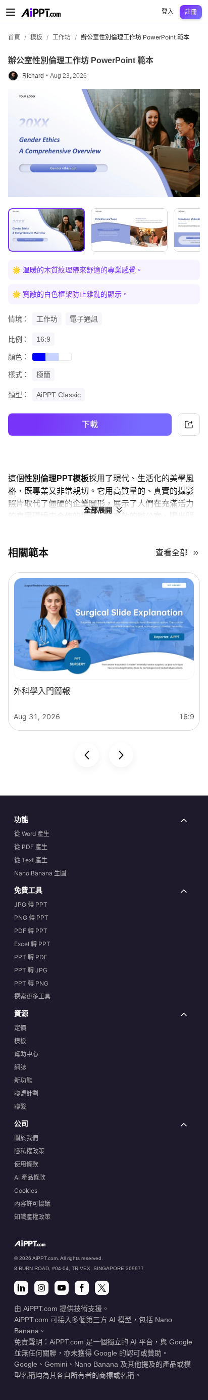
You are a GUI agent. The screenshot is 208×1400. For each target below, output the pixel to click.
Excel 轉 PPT (32, 944)
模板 (36, 37)
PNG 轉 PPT (31, 917)
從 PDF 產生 (30, 847)
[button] (104, 820)
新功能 (23, 1080)
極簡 (43, 374)
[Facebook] (82, 1288)
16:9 (43, 339)
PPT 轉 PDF (30, 957)
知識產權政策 (32, 1217)
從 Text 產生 (30, 860)
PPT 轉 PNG (31, 983)
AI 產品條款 (29, 1177)
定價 (20, 1028)
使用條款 (26, 1164)
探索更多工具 (32, 996)
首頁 (14, 37)
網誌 (20, 1067)
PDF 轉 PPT (30, 931)
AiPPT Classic (58, 395)
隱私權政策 (29, 1151)
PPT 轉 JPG (30, 970)
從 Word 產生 (31, 833)
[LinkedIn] (21, 1288)
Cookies (25, 1190)
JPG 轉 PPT (30, 904)
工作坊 (62, 37)
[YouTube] (62, 1288)
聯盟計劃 (26, 1093)
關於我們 (26, 1138)
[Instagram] (41, 1288)
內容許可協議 (32, 1203)
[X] (102, 1288)
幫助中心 (26, 1054)
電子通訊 (84, 319)
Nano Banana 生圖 (40, 873)
